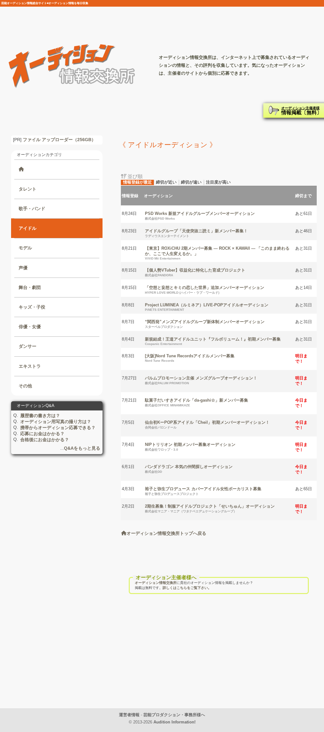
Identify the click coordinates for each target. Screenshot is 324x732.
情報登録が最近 (137, 182)
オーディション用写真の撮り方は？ (55, 421)
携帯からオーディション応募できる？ (58, 427)
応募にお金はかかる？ (42, 433)
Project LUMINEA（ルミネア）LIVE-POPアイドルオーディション (206, 307)
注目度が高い (218, 182)
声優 (23, 267)
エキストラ (30, 366)
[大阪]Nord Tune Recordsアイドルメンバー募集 (189, 357)
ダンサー (27, 346)
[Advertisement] (219, 658)
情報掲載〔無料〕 (301, 110)
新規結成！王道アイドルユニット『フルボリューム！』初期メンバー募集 (213, 341)
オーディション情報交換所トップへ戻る (166, 533)
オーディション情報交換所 (156, 583)
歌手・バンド (32, 208)
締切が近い (166, 182)
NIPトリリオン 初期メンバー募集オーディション (190, 446)
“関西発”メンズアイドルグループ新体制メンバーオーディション (205, 323)
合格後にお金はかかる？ (44, 439)
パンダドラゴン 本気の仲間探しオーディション (189, 468)
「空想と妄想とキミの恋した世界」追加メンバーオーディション (204, 289)
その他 (25, 385)
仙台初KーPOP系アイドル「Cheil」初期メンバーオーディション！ (207, 424)
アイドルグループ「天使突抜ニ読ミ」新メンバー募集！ (196, 233)
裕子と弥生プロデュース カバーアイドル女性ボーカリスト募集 (203, 491)
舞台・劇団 (30, 287)
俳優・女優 (30, 326)
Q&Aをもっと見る (82, 448)
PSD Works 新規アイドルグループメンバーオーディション (200, 215)
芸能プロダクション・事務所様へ (174, 714)
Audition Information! (174, 722)
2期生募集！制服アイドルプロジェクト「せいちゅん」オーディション (210, 508)
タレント (27, 188)
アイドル (27, 228)
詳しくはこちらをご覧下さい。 (187, 588)
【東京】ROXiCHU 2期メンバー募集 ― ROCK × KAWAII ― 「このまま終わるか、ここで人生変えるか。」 (217, 253)
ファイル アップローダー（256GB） (59, 139)
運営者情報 (129, 714)
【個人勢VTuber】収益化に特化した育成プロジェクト (195, 272)
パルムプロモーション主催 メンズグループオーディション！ (201, 380)
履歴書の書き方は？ (40, 415)
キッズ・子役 (32, 307)
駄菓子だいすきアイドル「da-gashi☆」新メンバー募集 (196, 402)
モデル (25, 247)
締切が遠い (191, 182)
